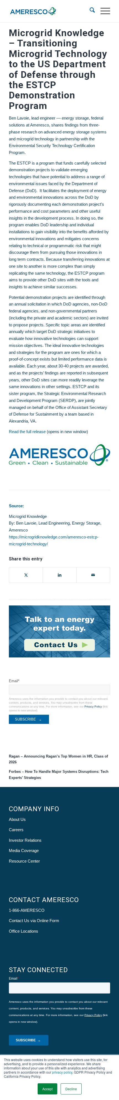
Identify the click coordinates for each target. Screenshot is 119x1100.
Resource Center (24, 861)
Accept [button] (47, 1088)
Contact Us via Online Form (34, 920)
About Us (17, 819)
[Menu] (102, 11)
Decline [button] (71, 1088)
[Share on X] (26, 575)
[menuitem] (89, 11)
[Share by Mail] (93, 575)
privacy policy (62, 1072)
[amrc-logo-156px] (49, 11)
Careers (16, 829)
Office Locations (23, 931)
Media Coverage (24, 850)
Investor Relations (25, 840)
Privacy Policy (93, 706)
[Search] (89, 11)
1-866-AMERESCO (27, 910)
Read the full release (27, 431)
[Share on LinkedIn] (59, 575)
